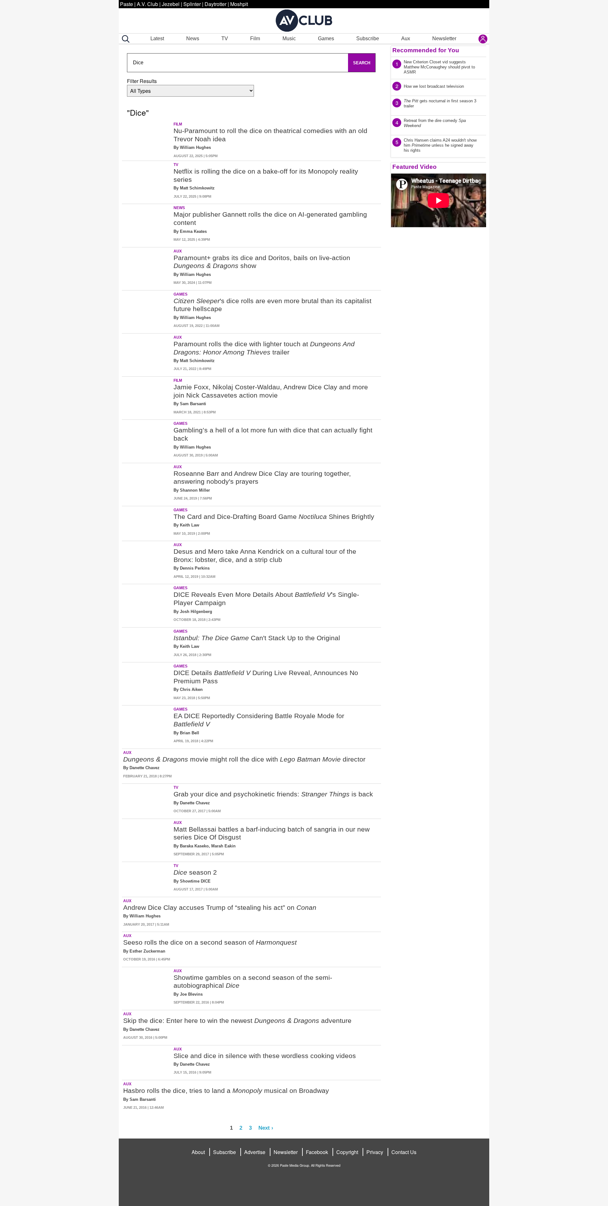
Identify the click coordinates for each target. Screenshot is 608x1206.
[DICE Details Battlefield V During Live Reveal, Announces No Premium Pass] (147, 682)
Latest (157, 38)
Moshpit (239, 4)
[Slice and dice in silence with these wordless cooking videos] (147, 1061)
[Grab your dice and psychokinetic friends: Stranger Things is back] (147, 800)
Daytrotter (215, 4)
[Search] (124, 39)
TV (224, 38)
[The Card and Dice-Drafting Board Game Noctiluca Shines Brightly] (147, 522)
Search (361, 63)
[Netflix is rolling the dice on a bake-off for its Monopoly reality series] (147, 181)
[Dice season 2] (147, 878)
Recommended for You (425, 50)
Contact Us (403, 1152)
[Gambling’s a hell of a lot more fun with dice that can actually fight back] (147, 439)
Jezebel (171, 4)
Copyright (347, 1152)
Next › (265, 1128)
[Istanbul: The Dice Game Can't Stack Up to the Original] (147, 643)
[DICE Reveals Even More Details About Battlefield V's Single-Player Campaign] (147, 604)
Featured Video (414, 166)
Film (255, 38)
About (198, 1152)
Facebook (317, 1152)
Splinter (192, 4)
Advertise (254, 1152)
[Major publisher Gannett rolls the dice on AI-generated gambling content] (147, 224)
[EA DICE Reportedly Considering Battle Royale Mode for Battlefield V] (147, 725)
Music (289, 38)
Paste (126, 4)
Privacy (374, 1152)
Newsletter (444, 38)
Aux (405, 38)
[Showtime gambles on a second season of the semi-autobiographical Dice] (147, 987)
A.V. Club (147, 4)
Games (326, 38)
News (192, 38)
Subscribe (367, 38)
